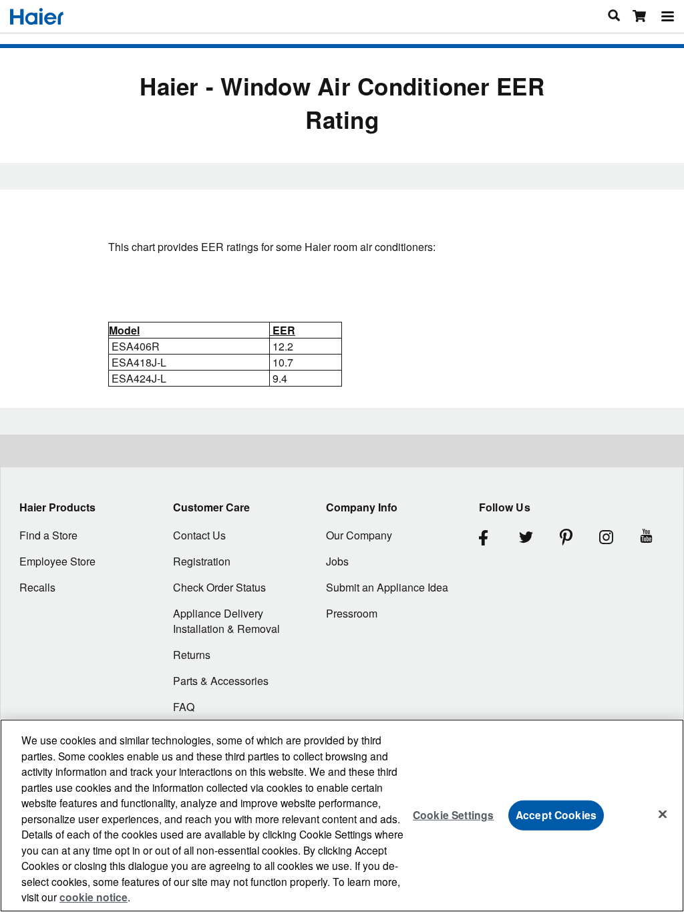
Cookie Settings (453, 815)
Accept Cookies (556, 815)
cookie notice (93, 897)
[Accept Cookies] (662, 814)
